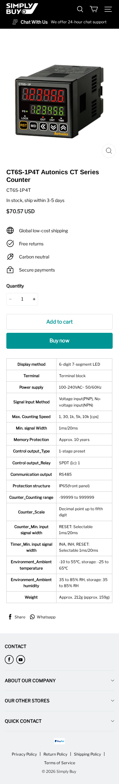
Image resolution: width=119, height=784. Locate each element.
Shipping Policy (87, 754)
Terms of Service (59, 762)
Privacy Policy (24, 754)
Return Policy (55, 754)
